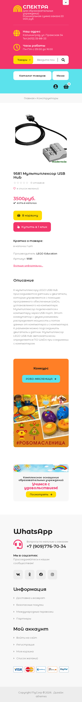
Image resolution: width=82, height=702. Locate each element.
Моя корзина (25, 651)
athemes (41, 696)
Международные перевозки (34, 611)
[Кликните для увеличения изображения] (41, 138)
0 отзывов (37, 182)
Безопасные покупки (29, 604)
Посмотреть (39, 494)
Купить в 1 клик (34, 227)
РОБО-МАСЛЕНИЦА (39, 378)
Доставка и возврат (30, 597)
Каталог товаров (32, 75)
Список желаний (27, 658)
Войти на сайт (26, 637)
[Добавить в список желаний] (41, 188)
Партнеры (23, 618)
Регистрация (25, 644)
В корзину (29, 215)
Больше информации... (28, 265)
